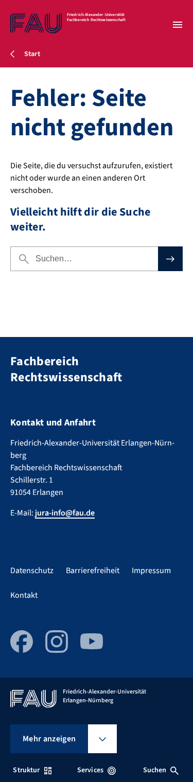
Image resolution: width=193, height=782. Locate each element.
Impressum (151, 570)
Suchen (155, 770)
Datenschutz (32, 570)
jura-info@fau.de (65, 513)
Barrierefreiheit (92, 570)
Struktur (26, 770)
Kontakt (24, 595)
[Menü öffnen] (177, 24)
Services (90, 770)
